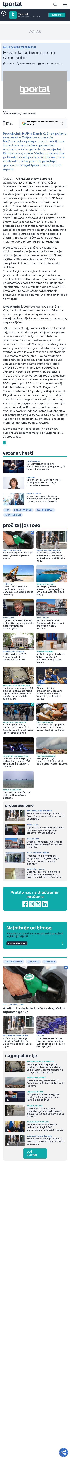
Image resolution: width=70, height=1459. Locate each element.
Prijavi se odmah (16, 943)
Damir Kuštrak (45, 510)
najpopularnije (21, 1055)
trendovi (49, 962)
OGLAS (35, 32)
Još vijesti (32, 1153)
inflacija (33, 962)
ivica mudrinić (13, 515)
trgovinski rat (13, 962)
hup (7, 510)
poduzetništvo (23, 510)
